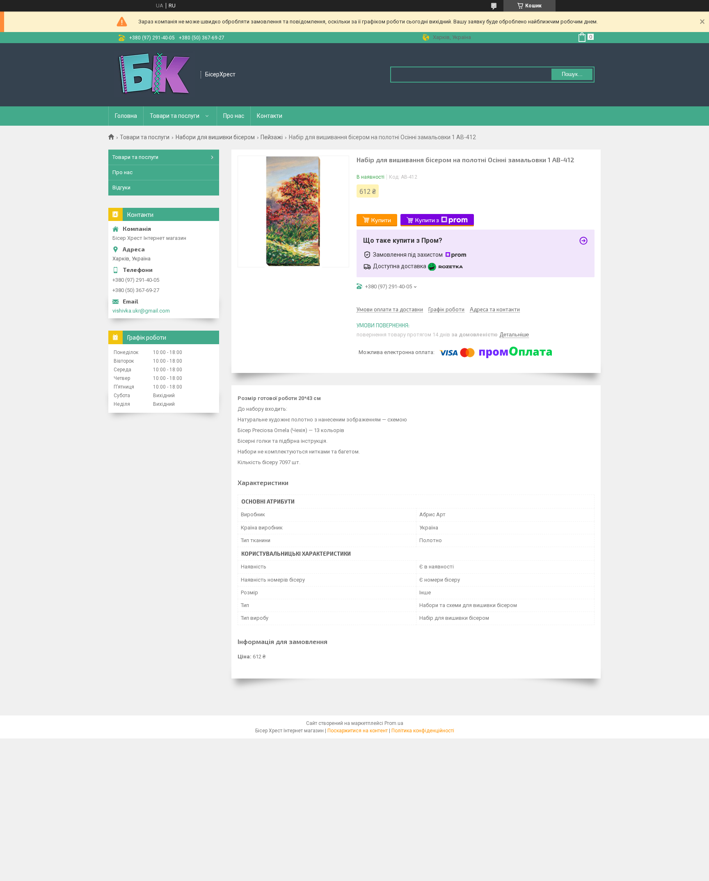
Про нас (233, 116)
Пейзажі (272, 137)
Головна (126, 116)
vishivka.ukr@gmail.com (141, 311)
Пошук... (572, 74)
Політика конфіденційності (422, 731)
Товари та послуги (174, 116)
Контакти (269, 116)
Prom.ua (393, 723)
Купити (381, 219)
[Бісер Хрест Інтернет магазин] (154, 74)
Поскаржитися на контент (357, 731)
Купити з (427, 219)
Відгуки (121, 187)
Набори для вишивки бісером (215, 137)
